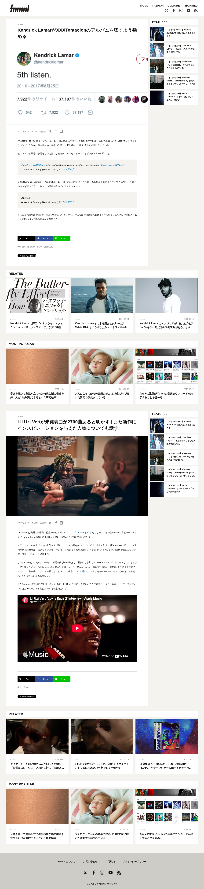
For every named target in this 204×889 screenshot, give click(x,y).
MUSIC (144, 5)
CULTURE (174, 5)
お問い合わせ (90, 861)
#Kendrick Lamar (26, 246)
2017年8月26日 (66, 169)
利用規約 (110, 861)
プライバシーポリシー (134, 861)
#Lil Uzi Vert (23, 687)
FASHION (158, 5)
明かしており (88, 571)
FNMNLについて (67, 861)
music (20, 24)
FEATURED (191, 5)
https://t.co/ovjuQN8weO (33, 165)
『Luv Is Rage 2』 (82, 532)
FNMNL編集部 (39, 131)
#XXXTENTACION (46, 246)
